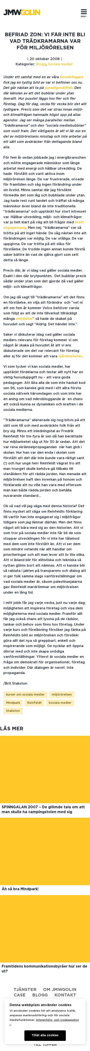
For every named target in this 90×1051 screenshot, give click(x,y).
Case (20, 995)
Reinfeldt (34, 702)
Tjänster (25, 990)
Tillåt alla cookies (45, 1035)
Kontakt (65, 995)
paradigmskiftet (58, 88)
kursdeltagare (72, 77)
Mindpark (13, 702)
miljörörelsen (62, 694)
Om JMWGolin (59, 990)
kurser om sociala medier (25, 694)
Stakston (13, 710)
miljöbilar (24, 318)
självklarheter (70, 356)
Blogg (41, 64)
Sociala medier (60, 64)
